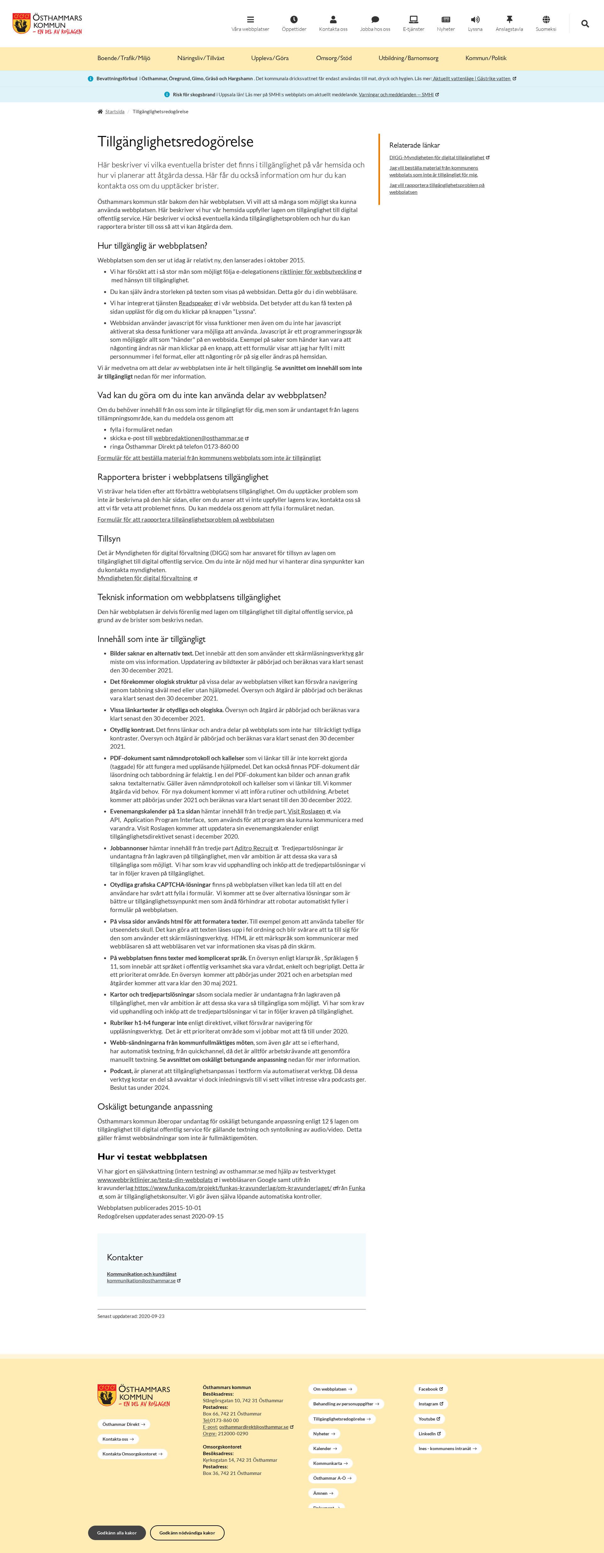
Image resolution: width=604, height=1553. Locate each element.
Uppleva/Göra (270, 59)
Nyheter (321, 1433)
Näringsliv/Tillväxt (200, 59)
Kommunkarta (327, 1463)
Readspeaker (196, 303)
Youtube (427, 1418)
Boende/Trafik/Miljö (124, 59)
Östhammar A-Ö (329, 1478)
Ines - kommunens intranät (445, 1448)
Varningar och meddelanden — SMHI (396, 94)
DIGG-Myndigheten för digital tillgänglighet (436, 157)
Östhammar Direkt (121, 1424)
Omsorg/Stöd (334, 59)
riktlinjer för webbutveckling (318, 271)
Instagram (428, 1403)
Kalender (322, 1448)
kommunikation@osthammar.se (141, 1280)
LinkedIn (427, 1433)
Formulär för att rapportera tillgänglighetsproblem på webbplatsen (186, 519)
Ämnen (320, 1493)
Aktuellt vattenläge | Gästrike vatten (471, 78)
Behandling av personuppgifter (343, 1403)
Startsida (115, 111)
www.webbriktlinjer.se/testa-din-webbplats (155, 1179)
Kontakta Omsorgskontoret (130, 1453)
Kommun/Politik (486, 59)
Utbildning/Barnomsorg (409, 59)
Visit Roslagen (306, 811)
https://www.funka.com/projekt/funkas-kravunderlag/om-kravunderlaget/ (232, 1187)
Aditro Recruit (254, 848)
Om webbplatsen (329, 1389)
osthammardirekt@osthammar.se (253, 1427)
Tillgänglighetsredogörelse (339, 1418)
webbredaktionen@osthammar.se (198, 438)
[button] (250, 24)
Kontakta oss (115, 1439)
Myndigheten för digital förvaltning (145, 578)
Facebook (428, 1389)
